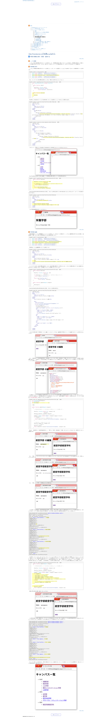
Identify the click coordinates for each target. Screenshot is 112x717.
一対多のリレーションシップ (40, 33)
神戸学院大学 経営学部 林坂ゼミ (29, 0)
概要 (35, 31)
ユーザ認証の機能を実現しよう (37, 43)
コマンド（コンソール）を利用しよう (39, 48)
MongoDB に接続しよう (36, 46)
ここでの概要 (37, 38)
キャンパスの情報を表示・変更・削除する (42, 41)
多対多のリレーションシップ (40, 34)
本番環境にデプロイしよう (37, 49)
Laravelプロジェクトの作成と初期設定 (42, 32)
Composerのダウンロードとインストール (39, 27)
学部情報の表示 (38, 39)
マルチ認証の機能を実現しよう (37, 45)
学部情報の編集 (38, 40)
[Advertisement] (56, 14)
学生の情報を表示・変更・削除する (41, 42)
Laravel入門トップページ (79, 1)
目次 (31, 25)
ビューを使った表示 (38, 35)
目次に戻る (82, 58)
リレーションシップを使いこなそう (38, 29)
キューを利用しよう (35, 47)
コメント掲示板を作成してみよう (38, 28)
